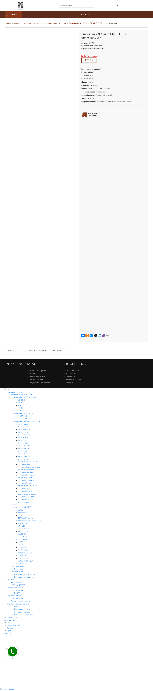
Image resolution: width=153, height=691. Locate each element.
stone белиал (23, 437)
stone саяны (23, 427)
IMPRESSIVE (22, 513)
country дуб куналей (25, 478)
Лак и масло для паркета (20, 601)
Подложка (15, 607)
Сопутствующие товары (34, 351)
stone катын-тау (24, 435)
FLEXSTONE (22, 419)
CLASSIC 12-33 (23, 558)
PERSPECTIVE (23, 523)
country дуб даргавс (25, 488)
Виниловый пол (13, 625)
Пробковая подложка (23, 609)
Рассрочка (70, 377)
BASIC (20, 545)
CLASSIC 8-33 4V (24, 556)
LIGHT (20, 411)
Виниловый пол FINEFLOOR (25, 397)
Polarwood (18, 569)
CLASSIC (21, 510)
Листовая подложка (22, 612)
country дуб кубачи (25, 472)
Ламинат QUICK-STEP (22, 507)
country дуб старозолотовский (30, 467)
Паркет (10, 623)
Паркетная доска (17, 566)
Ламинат (14, 505)
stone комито (23, 451)
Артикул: (84, 43)
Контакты (70, 383)
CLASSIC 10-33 (23, 564)
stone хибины (23, 443)
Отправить (113, 180)
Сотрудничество (72, 371)
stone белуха (23, 459)
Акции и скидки (72, 374)
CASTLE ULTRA (23, 529)
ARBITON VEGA (16, 582)
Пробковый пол (17, 572)
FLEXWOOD (22, 416)
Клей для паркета (17, 598)
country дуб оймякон (26, 480)
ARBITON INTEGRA (18, 585)
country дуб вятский (25, 464)
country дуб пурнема (26, 499)
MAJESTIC (22, 534)
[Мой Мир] (91, 335)
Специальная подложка (23, 615)
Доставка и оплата (73, 380)
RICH (20, 408)
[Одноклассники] (87, 335)
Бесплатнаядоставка (94, 114)
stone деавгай (23, 446)
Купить (89, 60)
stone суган (22, 454)
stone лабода (23, 432)
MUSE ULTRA (23, 531)
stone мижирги (24, 429)
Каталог (7, 389)
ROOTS (17, 593)
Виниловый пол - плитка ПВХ (22, 395)
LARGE (20, 542)
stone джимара (24, 456)
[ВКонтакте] (83, 335)
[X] (95, 335)
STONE (20, 403)
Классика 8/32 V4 (25, 553)
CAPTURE (21, 526)
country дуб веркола (26, 470)
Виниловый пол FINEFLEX (24, 413)
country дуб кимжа (25, 483)
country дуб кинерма (26, 475)
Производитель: (87, 46)
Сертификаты (59, 351)
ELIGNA (21, 515)
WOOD (20, 405)
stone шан (22, 440)
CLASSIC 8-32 (23, 547)
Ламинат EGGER (20, 539)
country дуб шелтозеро (27, 494)
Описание (11, 351)
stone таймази (23, 448)
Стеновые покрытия (37, 377)
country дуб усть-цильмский (29, 462)
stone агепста (23, 502)
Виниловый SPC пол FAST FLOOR (27, 421)
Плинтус (32, 374)
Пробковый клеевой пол (24, 577)
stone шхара (23, 424)
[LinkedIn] (99, 335)
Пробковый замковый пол (24, 574)
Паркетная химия (36, 380)
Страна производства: (90, 48)
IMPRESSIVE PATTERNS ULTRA (29, 521)
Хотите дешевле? (90, 56)
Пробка (10, 631)
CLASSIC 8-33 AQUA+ (26, 561)
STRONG (21, 400)
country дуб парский (26, 497)
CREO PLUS (22, 537)
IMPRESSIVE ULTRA (25, 518)
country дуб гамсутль (26, 491)
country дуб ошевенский (27, 486)
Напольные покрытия (37, 371)
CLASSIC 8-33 (23, 550)
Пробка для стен (17, 590)
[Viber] (103, 335)
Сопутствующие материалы (40, 383)
